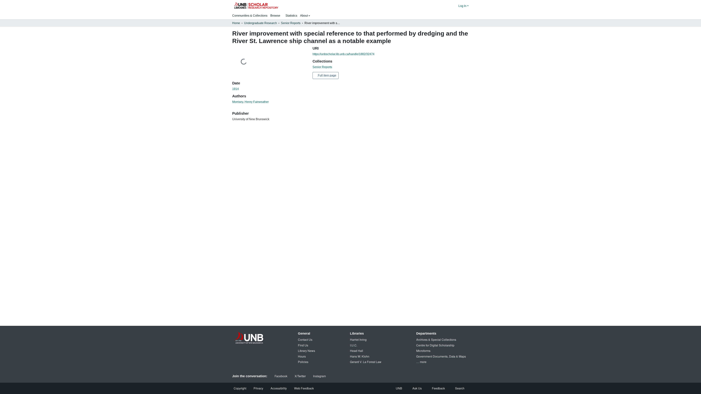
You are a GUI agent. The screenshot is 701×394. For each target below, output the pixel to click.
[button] (256, 6)
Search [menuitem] (459, 388)
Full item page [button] (326, 75)
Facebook (281, 376)
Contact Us (305, 339)
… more (421, 362)
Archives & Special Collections (436, 339)
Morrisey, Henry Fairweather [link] (250, 101)
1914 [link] (235, 88)
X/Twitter (300, 376)
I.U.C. (353, 345)
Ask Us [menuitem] (417, 388)
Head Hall (356, 351)
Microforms (423, 351)
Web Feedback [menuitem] (304, 388)
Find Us (303, 345)
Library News (306, 351)
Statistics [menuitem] (291, 15)
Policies (303, 362)
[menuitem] (276, 15)
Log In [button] (462, 5)
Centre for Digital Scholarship (435, 345)
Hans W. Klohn (359, 356)
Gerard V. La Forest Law (365, 362)
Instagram (319, 376)
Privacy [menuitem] (258, 388)
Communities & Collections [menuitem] (249, 15)
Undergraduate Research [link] (260, 23)
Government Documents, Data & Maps (441, 356)
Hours (302, 356)
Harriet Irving (358, 339)
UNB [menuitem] (399, 388)
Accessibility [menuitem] (279, 388)
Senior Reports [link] (290, 23)
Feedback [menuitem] (438, 388)
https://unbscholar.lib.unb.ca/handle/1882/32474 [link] (343, 54)
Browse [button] (275, 15)
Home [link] (236, 23)
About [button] (304, 15)
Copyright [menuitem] (240, 388)
